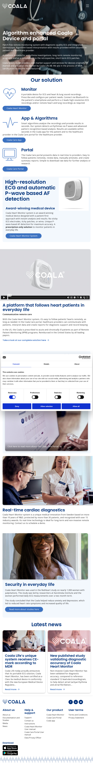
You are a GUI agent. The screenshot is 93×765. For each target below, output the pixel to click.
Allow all (76, 406)
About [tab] (76, 364)
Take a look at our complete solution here (24, 340)
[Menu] (87, 5)
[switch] (35, 397)
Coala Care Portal (53, 717)
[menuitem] (87, 5)
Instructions (29, 723)
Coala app (50, 720)
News (5, 726)
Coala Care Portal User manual (34, 733)
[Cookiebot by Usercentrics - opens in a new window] (80, 357)
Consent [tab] (16, 364)
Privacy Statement (76, 717)
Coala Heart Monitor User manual (33, 727)
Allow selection (46, 406)
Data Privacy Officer (32, 737)
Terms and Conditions (78, 715)
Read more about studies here (24, 609)
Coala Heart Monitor (55, 715)
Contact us (29, 720)
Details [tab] (46, 364)
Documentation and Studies (11, 718)
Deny (17, 406)
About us (6, 715)
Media (5, 723)
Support (28, 717)
